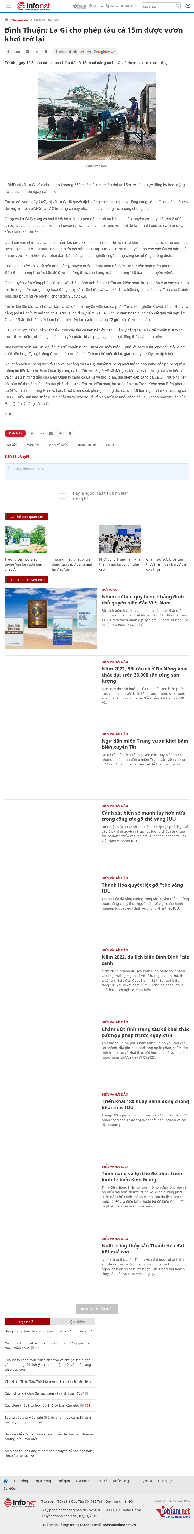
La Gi (110, 445)
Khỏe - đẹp (121, 1481)
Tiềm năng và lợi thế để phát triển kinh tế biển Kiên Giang (142, 1176)
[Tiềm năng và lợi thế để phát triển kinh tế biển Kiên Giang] (51, 1195)
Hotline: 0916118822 (124, 6)
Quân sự (165, 1481)
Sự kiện (9, 1488)
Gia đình (82, 1481)
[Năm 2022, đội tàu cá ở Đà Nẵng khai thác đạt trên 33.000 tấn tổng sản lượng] (51, 691)
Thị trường (42, 1481)
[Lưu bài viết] (46, 51)
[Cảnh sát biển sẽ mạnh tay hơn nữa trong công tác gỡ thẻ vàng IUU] (51, 835)
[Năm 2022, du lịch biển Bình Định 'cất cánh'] (51, 979)
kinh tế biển (58, 445)
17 (36, 1348)
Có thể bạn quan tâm (27, 516)
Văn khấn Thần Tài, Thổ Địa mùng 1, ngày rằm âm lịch (48, 1381)
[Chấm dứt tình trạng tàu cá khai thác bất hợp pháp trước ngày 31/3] (51, 1051)
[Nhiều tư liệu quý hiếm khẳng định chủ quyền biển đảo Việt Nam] (51, 618)
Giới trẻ (101, 1481)
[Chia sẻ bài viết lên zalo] (17, 51)
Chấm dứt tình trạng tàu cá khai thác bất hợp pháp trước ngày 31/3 (145, 1032)
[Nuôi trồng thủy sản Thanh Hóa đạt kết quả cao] (51, 1267)
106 (87, 1405)
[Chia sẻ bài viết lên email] (27, 51)
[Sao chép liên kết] (36, 51)
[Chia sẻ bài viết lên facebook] (8, 51)
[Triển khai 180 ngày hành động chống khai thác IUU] (51, 1123)
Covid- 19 (31, 445)
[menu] (8, 6)
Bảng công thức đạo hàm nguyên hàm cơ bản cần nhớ (48, 1331)
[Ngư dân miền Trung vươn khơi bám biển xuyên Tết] (51, 763)
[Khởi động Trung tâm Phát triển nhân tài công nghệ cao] (120, 539)
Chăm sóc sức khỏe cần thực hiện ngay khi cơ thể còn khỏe (166, 564)
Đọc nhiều (27, 1321)
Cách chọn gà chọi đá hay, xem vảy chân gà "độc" (44, 1393)
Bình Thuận (87, 445)
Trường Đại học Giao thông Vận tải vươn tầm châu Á (23, 564)
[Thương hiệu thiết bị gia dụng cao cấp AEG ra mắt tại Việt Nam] (73, 539)
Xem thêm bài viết (97, 1309)
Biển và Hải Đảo (46, 20)
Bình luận (15, 433)
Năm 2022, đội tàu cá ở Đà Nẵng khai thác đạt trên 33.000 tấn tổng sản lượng (145, 675)
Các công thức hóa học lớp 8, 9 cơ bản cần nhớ (42, 1405)
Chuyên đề (19, 20)
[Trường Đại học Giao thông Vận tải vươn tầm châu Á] (26, 539)
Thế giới (63, 1481)
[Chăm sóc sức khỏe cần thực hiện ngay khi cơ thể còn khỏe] (167, 539)
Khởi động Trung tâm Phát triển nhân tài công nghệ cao (120, 564)
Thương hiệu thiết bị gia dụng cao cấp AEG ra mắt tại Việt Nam (72, 564)
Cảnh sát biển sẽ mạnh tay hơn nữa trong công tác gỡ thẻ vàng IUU (143, 816)
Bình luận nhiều (72, 1321)
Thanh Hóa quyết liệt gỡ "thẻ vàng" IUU (144, 888)
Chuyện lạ (144, 1481)
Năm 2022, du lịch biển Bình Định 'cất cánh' (145, 960)
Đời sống (109, 589)
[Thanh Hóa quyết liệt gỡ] (51, 907)
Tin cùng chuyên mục (28, 580)
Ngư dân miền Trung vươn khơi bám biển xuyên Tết (145, 744)
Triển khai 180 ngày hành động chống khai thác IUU (145, 1104)
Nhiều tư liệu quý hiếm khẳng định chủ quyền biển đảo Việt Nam (143, 599)
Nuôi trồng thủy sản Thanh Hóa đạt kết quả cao (143, 1248)
